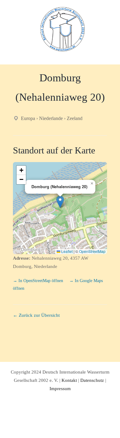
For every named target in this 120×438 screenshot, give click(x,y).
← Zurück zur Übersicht (36, 315)
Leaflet (66, 251)
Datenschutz (92, 380)
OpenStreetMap (92, 251)
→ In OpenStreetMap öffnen (38, 280)
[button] (60, 202)
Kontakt (69, 380)
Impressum (60, 388)
